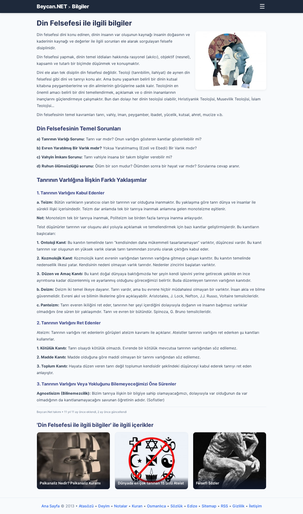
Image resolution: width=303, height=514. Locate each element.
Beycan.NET (52, 6)
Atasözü (86, 506)
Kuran (137, 506)
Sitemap (209, 506)
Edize (192, 506)
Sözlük (176, 506)
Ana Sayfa (50, 506)
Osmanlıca (156, 506)
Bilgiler (80, 6)
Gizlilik (238, 506)
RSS (224, 506)
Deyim (104, 506)
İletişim (255, 506)
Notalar (120, 506)
